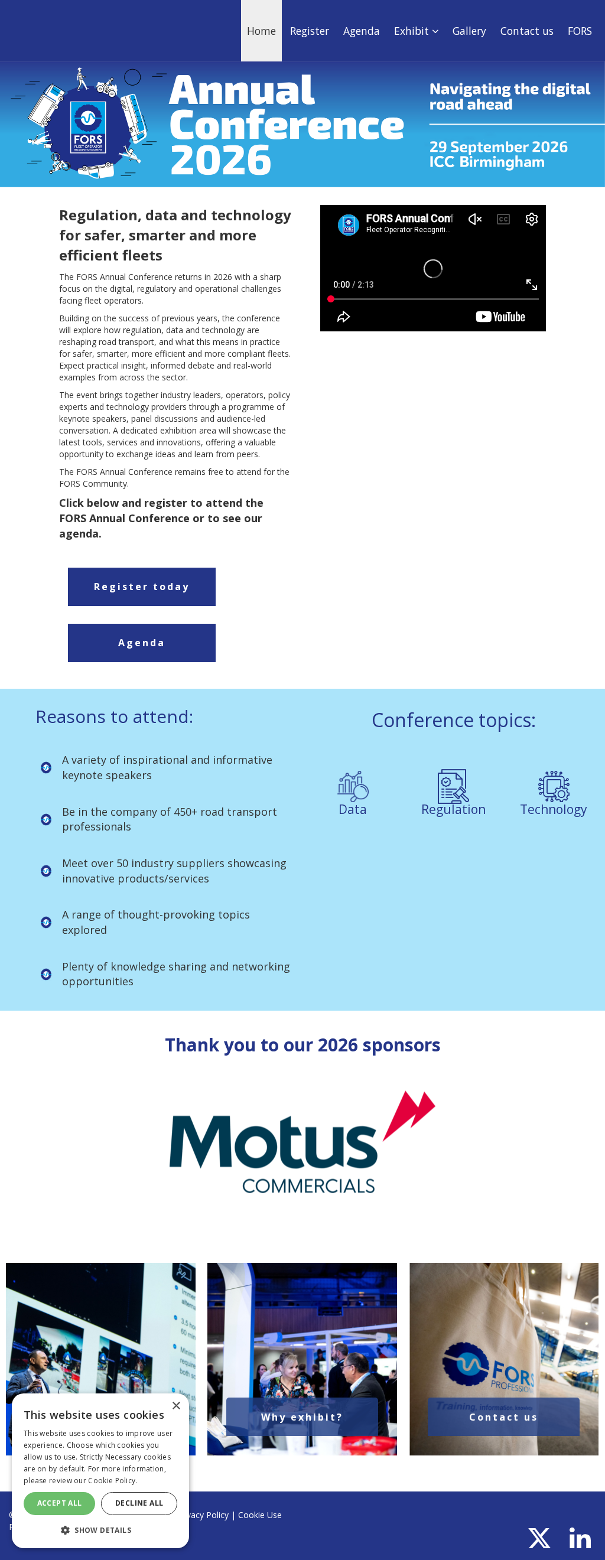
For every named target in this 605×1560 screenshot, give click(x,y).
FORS (580, 31)
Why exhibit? (302, 1417)
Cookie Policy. (112, 1481)
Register (309, 31)
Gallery (469, 31)
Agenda (361, 31)
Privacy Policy (203, 1514)
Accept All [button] (59, 1503)
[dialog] (100, 1470)
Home (261, 31)
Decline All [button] (139, 1503)
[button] (100, 1529)
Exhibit (413, 31)
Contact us (527, 31)
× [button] (175, 1406)
